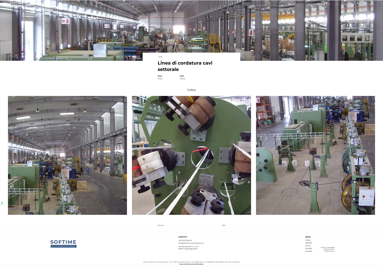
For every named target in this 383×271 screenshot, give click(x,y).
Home (307, 240)
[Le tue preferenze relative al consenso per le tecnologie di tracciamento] (2, 203)
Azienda (308, 243)
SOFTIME (16, 3)
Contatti (308, 251)
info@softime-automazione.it (191, 243)
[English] (329, 4)
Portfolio (308, 248)
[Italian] (324, 4)
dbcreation (200, 264)
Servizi (307, 246)
